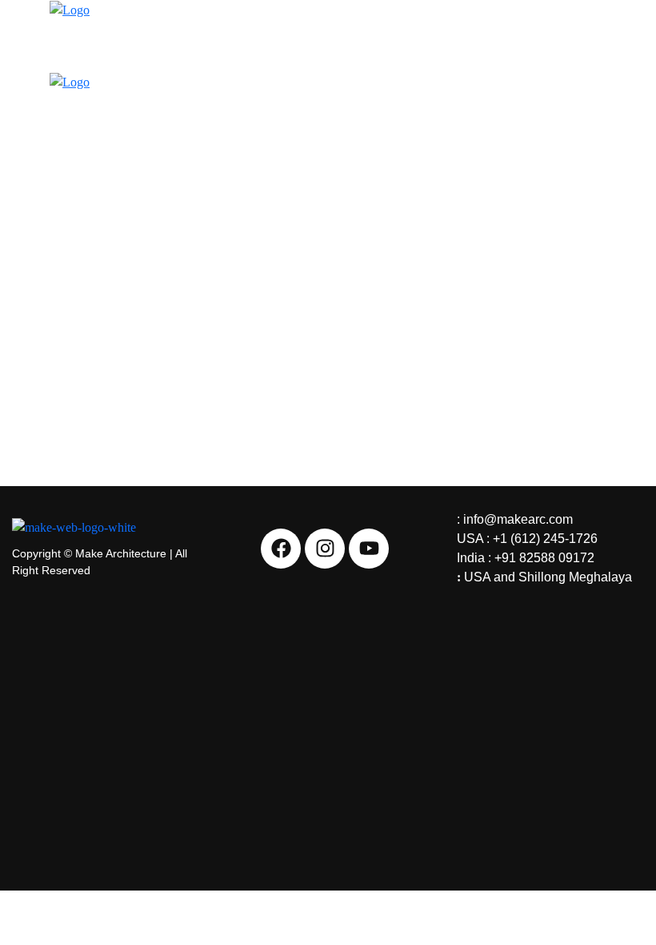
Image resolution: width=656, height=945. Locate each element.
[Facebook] (281, 549)
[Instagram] (325, 549)
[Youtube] (369, 549)
